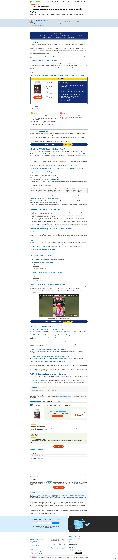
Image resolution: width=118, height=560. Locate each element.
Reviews (68, 37)
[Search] (86, 1)
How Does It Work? (63, 35)
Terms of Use (75, 483)
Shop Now (38, 97)
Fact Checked (41, 25)
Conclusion (73, 37)
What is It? (42, 35)
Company (82, 1)
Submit (55, 522)
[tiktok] (80, 550)
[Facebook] (70, 550)
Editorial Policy (36, 533)
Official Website (67, 144)
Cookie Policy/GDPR (33, 548)
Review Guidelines (49, 481)
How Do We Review (33, 542)
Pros (49, 35)
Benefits (80, 35)
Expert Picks (70, 1)
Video (71, 401)
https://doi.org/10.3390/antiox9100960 (50, 496)
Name (31, 461)
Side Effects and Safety (47, 37)
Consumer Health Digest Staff (44, 20)
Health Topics (50, 1)
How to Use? (76, 35)
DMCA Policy (41, 533)
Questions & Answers (47, 401)
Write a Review (79, 24)
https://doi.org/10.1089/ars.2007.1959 (79, 497)
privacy (43, 527)
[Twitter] (76, 550)
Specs (77, 21)
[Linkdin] (78, 550)
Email (60, 461)
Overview (37, 35)
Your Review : (33, 465)
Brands (56, 1)
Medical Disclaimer (61, 544)
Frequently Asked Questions (34, 545)
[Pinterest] (74, 550)
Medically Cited (34, 25)
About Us (31, 533)
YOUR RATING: (33, 458)
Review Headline (33, 453)
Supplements (62, 1)
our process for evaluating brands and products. (68, 29)
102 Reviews (66, 21)
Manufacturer (56, 35)
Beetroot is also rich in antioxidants (50, 181)
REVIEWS (76, 1)
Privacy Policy (58, 548)
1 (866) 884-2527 (39, 553)
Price (53, 37)
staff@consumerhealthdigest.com (35, 552)
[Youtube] (72, 550)
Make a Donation (73, 544)
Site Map (31, 549)
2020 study (73, 174)
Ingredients (70, 35)
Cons (52, 35)
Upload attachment (34, 475)
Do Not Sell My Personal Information (56, 550)
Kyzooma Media (79, 557)
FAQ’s (64, 37)
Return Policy (32, 546)
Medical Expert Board (33, 541)
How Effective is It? (59, 37)
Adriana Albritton (42, 21)
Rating (46, 35)
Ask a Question (64, 24)
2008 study (85, 153)
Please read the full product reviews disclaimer (65, 396)
